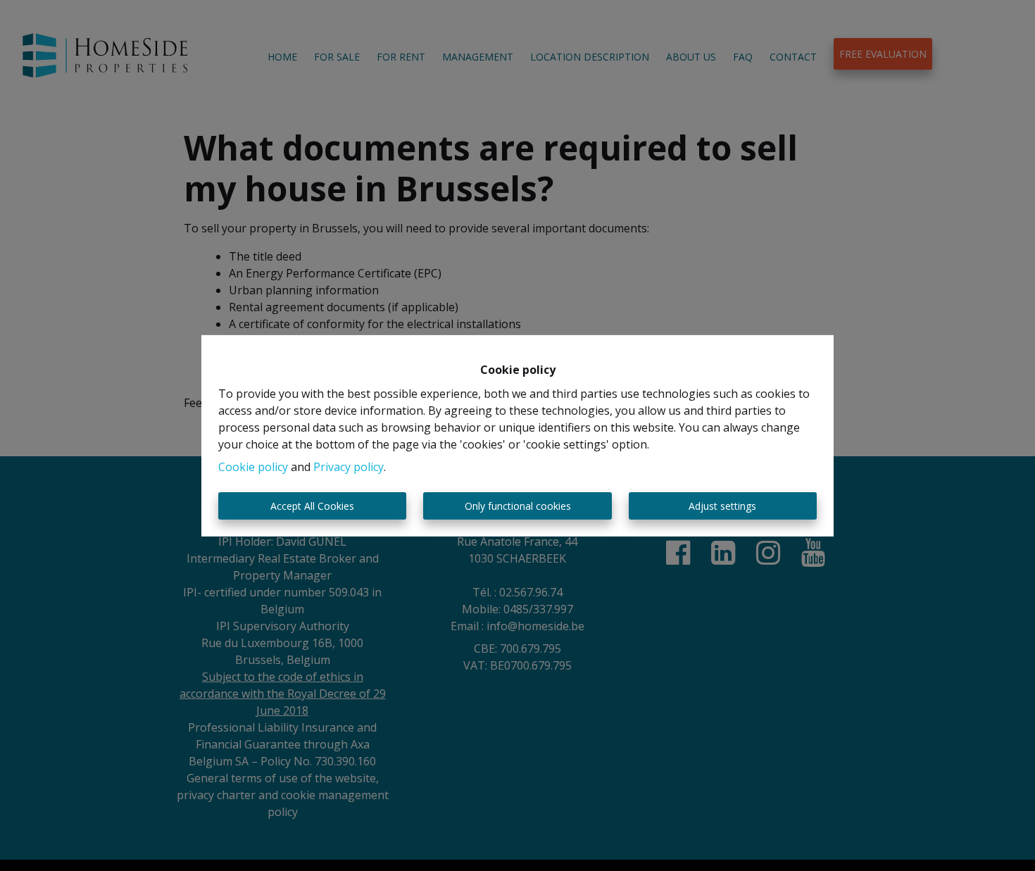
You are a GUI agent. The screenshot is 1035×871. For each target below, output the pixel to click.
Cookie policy (253, 467)
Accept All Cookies (312, 506)
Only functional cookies (518, 506)
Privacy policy (348, 467)
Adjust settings (722, 506)
